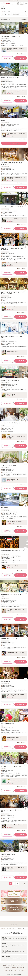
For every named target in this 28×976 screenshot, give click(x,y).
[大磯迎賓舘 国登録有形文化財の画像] (14, 846)
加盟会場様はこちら (15, 967)
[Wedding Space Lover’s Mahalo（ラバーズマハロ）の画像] (14, 586)
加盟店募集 (22, 967)
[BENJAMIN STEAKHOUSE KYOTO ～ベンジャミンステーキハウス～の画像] (14, 284)
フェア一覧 (21, 58)
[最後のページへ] (24, 883)
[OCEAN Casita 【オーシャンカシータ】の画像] (14, 28)
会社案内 (5, 965)
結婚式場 (19, 928)
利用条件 (13, 965)
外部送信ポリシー (7, 967)
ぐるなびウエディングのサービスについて (10, 970)
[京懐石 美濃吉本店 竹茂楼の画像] (14, 715)
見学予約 (8, 58)
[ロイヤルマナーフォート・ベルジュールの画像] (14, 414)
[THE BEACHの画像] (14, 499)
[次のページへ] (21, 883)
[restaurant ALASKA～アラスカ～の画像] (14, 630)
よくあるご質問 (22, 970)
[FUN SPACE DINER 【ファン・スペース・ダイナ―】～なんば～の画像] (14, 154)
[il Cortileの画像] (14, 112)
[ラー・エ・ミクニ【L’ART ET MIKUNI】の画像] (14, 69)
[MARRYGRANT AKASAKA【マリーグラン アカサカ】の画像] (14, 328)
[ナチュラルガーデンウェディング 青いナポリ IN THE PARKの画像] (14, 239)
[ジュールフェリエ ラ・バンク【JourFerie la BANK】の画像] (14, 801)
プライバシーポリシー (21, 965)
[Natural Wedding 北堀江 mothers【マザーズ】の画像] (14, 198)
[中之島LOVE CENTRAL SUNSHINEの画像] (14, 372)
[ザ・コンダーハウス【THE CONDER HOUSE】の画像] (14, 758)
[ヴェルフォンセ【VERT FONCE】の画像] (14, 457)
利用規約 (9, 965)
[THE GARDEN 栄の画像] (14, 673)
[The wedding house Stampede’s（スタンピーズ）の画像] (14, 542)
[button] (14, 938)
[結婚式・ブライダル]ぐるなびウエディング (9, 928)
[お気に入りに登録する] (25, 34)
